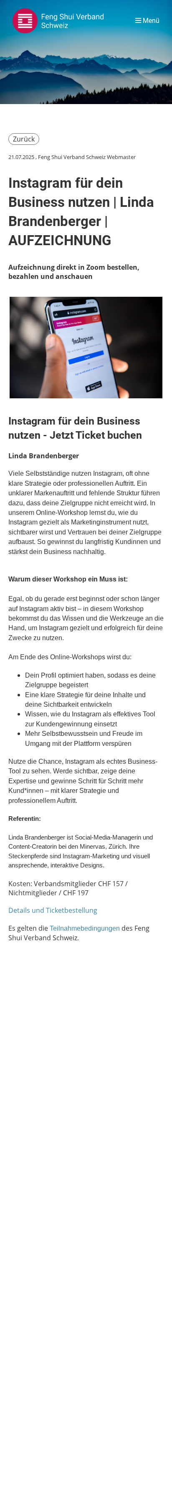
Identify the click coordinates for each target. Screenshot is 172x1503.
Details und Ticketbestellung (52, 910)
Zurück (24, 139)
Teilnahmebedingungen (85, 928)
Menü (150, 21)
